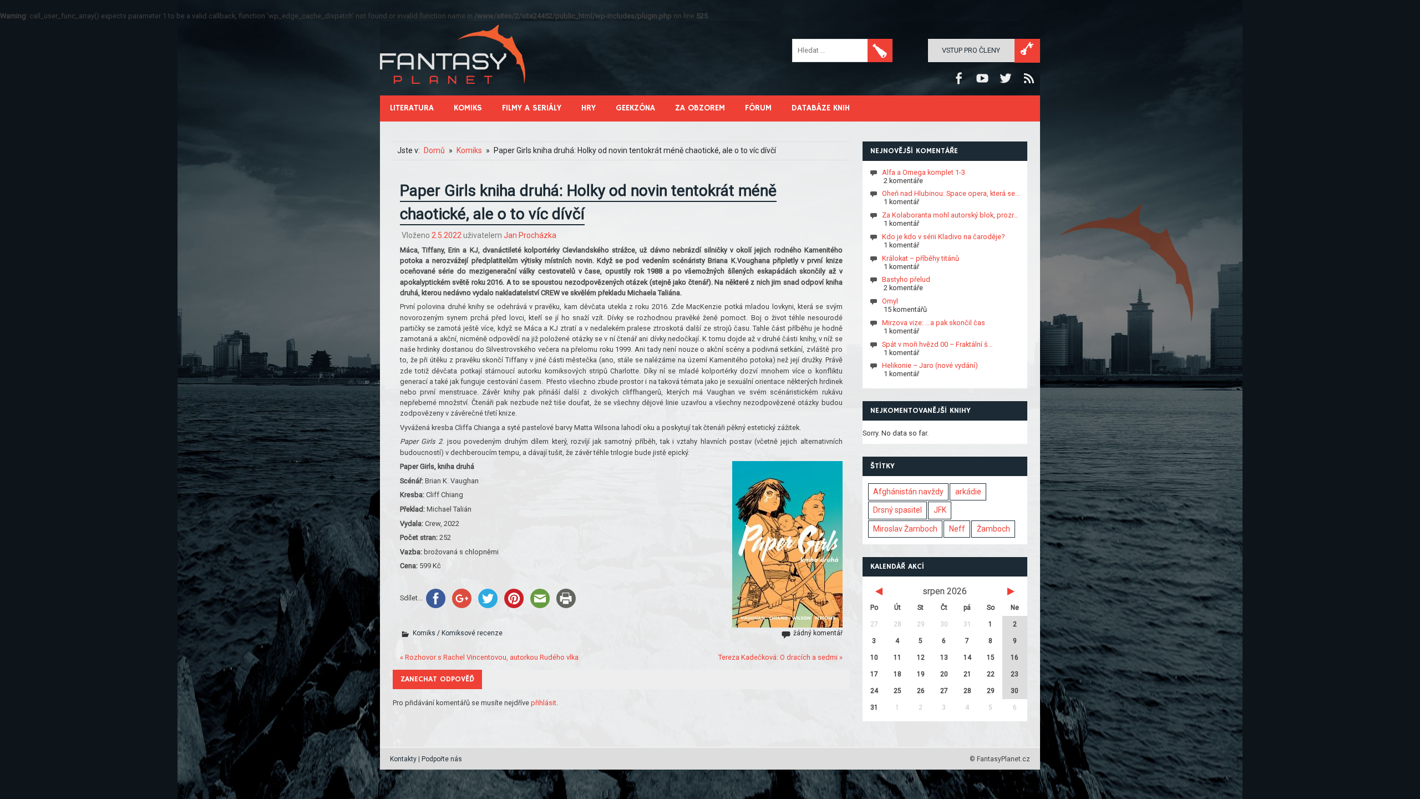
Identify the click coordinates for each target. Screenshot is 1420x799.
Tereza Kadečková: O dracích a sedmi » (780, 657)
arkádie (968, 491)
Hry (588, 108)
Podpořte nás (442, 759)
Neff (957, 528)
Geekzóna (635, 108)
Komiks (468, 108)
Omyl (890, 301)
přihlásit (543, 703)
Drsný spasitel (897, 509)
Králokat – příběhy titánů (920, 258)
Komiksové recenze (472, 633)
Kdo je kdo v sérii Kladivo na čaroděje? (943, 236)
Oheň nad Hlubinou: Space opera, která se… (951, 193)
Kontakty (403, 759)
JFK (940, 509)
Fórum (758, 108)
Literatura (412, 108)
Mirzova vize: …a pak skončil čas (933, 322)
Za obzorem (700, 108)
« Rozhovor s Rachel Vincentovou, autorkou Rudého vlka (489, 657)
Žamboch (993, 528)
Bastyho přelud (906, 279)
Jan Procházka (530, 235)
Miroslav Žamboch (905, 528)
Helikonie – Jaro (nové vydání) (930, 365)
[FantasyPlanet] (453, 93)
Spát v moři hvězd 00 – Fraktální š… (937, 344)
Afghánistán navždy (908, 491)
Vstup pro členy (971, 50)
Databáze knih (821, 108)
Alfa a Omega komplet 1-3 (923, 172)
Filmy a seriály (531, 108)
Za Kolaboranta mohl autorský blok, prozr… (950, 215)
